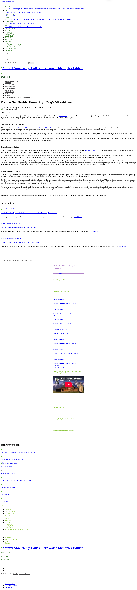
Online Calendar (10, 12)
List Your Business (11, 48)
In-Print (3, 260)
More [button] (6, 25)
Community (8, 509)
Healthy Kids (9, 36)
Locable (15, 574)
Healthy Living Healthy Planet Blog (16, 529)
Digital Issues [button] (9, 21)
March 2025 (29, 260)
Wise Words (8, 41)
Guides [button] (7, 18)
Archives (33, 23)
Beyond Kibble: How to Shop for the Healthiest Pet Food (20, 242)
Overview (8, 9)
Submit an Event (10, 47)
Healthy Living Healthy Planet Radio (16, 45)
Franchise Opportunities (34, 27)
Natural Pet (8, 39)
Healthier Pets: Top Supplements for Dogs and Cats (18, 227)
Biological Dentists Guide (43, 19)
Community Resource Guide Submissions (55, 9)
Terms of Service (24, 574)
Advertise (8, 537)
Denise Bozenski (90, 150)
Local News (9, 528)
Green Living (9, 32)
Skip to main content (7, 2)
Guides (7, 43)
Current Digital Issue (23, 23)
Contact (7, 27)
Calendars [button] (8, 10)
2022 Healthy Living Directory (61, 19)
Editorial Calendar (36, 12)
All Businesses (17, 16)
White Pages (9, 16)
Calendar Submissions (23, 12)
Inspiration (8, 37)
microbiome (63, 116)
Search (7, 63)
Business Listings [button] (10, 14)
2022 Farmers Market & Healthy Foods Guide (19, 19)
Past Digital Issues (10, 23)
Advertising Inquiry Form (19, 9)
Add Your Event (58, 367)
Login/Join (8, 50)
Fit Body (7, 30)
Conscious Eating (10, 28)
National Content (19, 260)
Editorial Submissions (35, 9)
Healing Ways (9, 34)
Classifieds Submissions (76, 9)
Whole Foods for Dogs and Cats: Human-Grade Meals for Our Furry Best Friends (29, 213)
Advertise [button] (8, 7)
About (12, 27)
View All (56, 365)
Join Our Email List (20, 27)
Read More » (78, 217)
